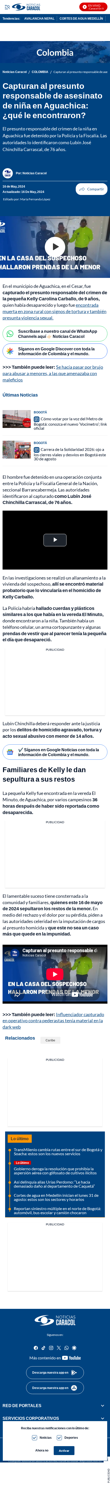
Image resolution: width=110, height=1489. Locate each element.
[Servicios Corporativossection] (102, 1418)
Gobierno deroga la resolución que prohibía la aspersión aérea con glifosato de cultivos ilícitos (55, 1170)
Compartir (91, 189)
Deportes (71, 1437)
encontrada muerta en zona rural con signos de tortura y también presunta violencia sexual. (54, 311)
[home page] (55, 1320)
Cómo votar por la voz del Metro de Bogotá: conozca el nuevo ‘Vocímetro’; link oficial (70, 423)
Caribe (50, 1040)
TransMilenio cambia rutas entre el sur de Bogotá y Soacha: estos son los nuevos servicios (58, 1151)
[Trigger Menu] (7, 7)
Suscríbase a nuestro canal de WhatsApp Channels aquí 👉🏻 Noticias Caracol (57, 333)
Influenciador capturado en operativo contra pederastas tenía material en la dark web (53, 1021)
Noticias (46, 1437)
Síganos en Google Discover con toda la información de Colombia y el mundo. (56, 351)
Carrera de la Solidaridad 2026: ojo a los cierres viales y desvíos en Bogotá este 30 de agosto (70, 454)
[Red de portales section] (102, 1405)
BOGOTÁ (40, 412)
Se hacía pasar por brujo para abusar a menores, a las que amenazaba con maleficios (53, 373)
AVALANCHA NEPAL (39, 18)
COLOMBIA (40, 72)
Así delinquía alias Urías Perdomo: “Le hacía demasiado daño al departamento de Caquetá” (54, 1183)
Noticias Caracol (15, 72)
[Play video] (55, 247)
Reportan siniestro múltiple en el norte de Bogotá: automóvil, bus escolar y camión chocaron (57, 1210)
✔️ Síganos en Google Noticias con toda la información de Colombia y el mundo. (58, 752)
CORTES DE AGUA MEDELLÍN (81, 18)
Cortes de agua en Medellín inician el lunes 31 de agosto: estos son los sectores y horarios (56, 1197)
